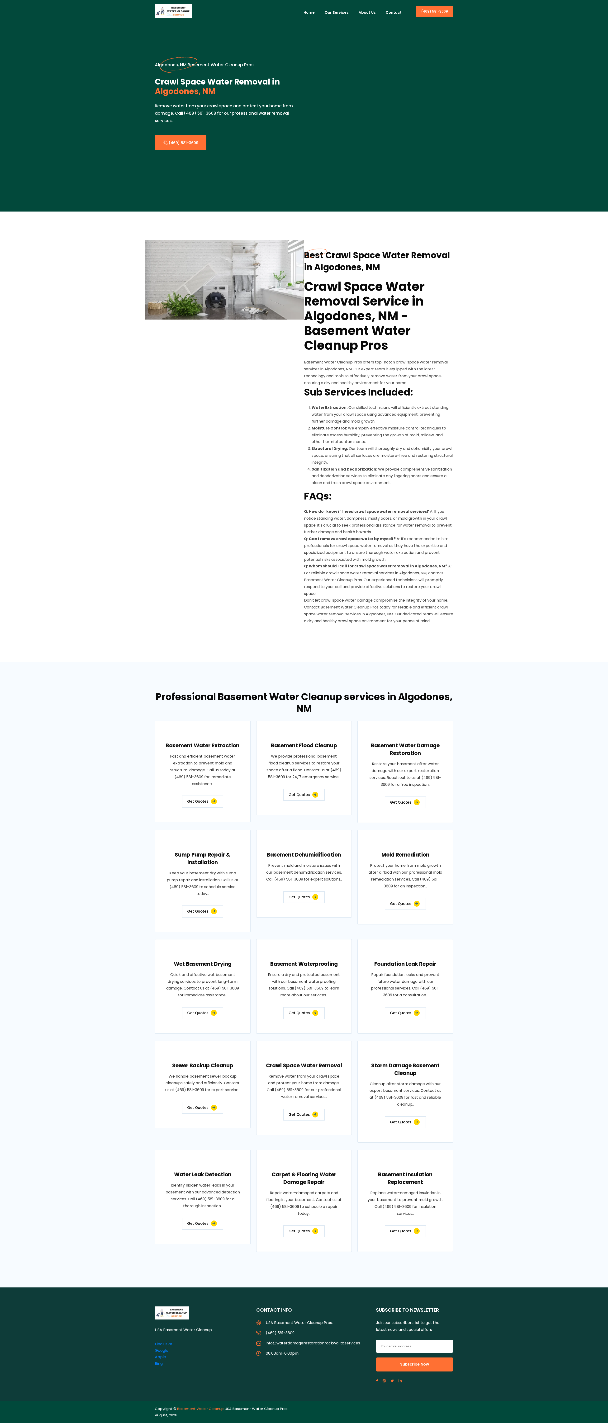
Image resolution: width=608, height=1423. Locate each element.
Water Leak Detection (202, 1174)
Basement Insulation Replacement (405, 1178)
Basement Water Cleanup (200, 1408)
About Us (367, 12)
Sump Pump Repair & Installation (202, 858)
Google (161, 1350)
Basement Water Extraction (202, 745)
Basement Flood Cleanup (304, 745)
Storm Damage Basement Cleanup (405, 1069)
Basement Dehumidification (304, 854)
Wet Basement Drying (203, 964)
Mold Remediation (405, 854)
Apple (160, 1357)
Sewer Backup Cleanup (202, 1065)
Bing (159, 1363)
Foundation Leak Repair (405, 964)
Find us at (163, 1344)
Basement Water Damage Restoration (405, 749)
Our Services (337, 12)
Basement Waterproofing (304, 964)
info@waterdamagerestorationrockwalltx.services (313, 1343)
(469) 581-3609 (434, 11)
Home (309, 12)
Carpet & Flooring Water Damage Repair (304, 1178)
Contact (394, 12)
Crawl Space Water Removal (304, 1065)
